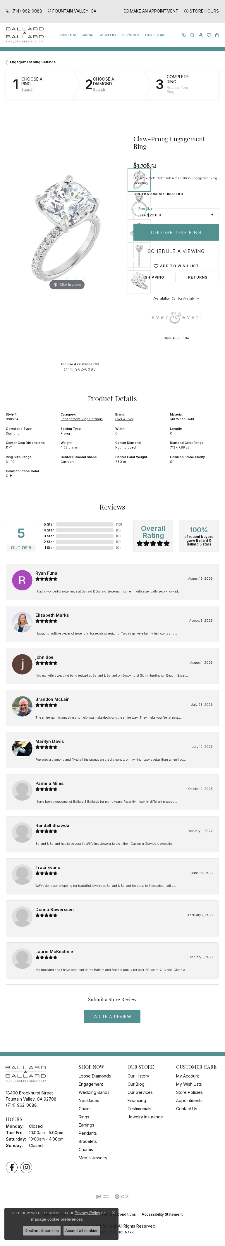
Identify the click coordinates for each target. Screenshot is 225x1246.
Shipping (154, 277)
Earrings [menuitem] (86, 1124)
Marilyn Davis (49, 741)
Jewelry (108, 35)
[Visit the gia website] (122, 1196)
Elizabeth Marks (52, 615)
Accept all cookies (81, 1230)
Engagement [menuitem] (91, 1084)
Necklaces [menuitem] (89, 1100)
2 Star (49, 542)
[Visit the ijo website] (102, 1196)
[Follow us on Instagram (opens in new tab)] (26, 1167)
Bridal (88, 35)
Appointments (189, 1100)
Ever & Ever (124, 419)
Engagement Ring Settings (33, 62)
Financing (137, 1100)
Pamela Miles (49, 783)
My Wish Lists (189, 1084)
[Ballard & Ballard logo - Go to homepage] (23, 35)
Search (27, 90)
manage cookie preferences (57, 1219)
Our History (138, 1075)
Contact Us (186, 1108)
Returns (197, 277)
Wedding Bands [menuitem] (94, 1092)
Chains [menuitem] (85, 1108)
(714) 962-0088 (80, 369)
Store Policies (189, 1092)
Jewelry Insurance (145, 1116)
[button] (192, 35)
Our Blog (136, 1084)
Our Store (155, 35)
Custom (68, 35)
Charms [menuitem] (86, 1149)
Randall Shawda (52, 825)
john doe (44, 657)
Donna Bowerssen (54, 909)
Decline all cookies (42, 1230)
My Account (187, 1075)
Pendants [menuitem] (88, 1133)
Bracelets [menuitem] (88, 1141)
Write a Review (112, 1016)
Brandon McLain (52, 699)
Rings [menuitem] (84, 1116)
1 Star (49, 547)
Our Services (140, 1092)
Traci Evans (47, 867)
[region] (67, 231)
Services (130, 35)
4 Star (49, 530)
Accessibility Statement (162, 1214)
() (119, 524)
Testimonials (139, 1108)
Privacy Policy (87, 1212)
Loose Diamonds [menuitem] (95, 1075)
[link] (24, 11)
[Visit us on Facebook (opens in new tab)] (12, 1167)
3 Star (49, 536)
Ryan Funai (47, 573)
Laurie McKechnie (54, 951)
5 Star (49, 524)
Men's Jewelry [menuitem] (93, 1157)
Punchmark (123, 1232)
